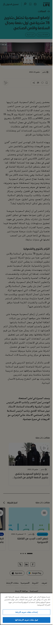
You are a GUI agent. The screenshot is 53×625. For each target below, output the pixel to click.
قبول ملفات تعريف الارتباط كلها (26, 620)
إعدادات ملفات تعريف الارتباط (26, 612)
